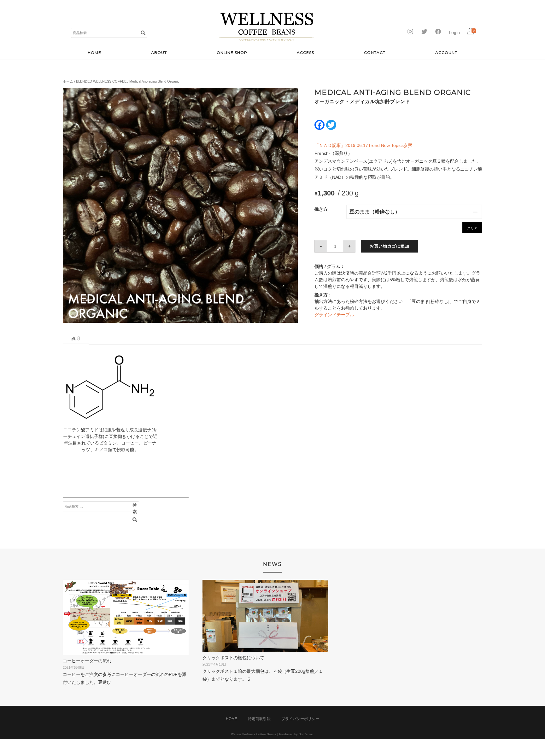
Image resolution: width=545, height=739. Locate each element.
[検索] (143, 32)
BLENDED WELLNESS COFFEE (101, 81)
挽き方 (321, 209)
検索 (134, 506)
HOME (94, 52)
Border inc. (306, 734)
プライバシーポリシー (300, 719)
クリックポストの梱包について (233, 657)
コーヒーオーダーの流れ (87, 660)
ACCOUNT (446, 52)
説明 (76, 338)
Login (454, 32)
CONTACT (374, 52)
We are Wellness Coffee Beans (253, 734)
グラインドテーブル (334, 314)
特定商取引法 (259, 719)
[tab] (76, 338)
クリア (472, 228)
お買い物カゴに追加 (389, 246)
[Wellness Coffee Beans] (266, 39)
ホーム (68, 81)
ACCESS (305, 52)
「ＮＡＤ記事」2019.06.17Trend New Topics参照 (363, 145)
